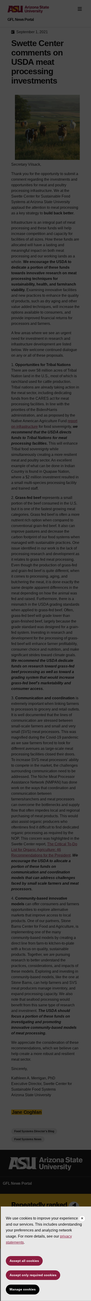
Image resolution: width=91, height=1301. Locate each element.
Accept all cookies (24, 1261)
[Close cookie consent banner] (82, 1218)
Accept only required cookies (33, 1275)
